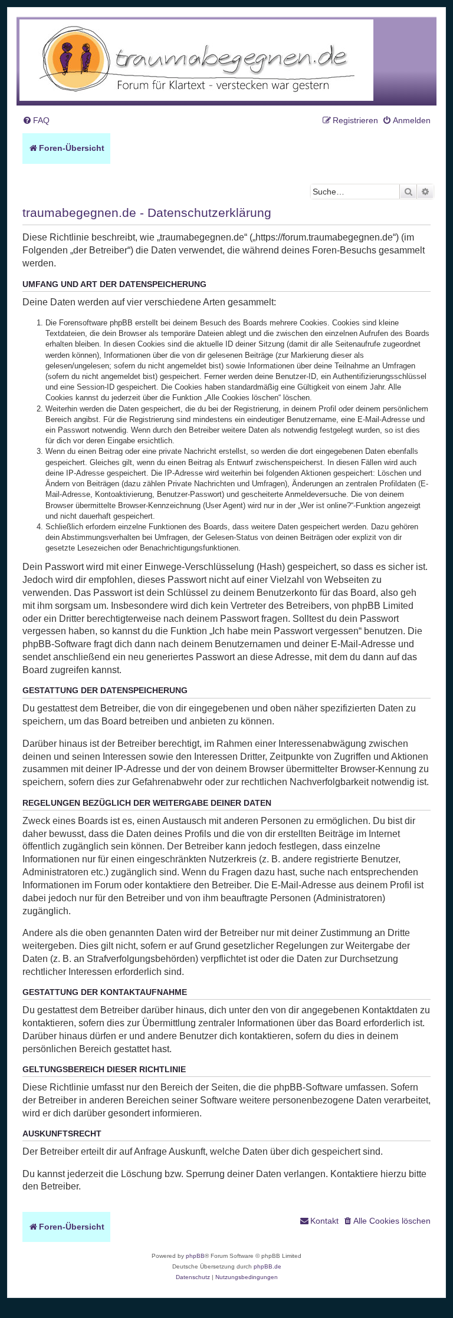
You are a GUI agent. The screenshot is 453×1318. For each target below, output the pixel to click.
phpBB (195, 1256)
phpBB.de (267, 1266)
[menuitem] (36, 120)
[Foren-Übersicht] (196, 61)
